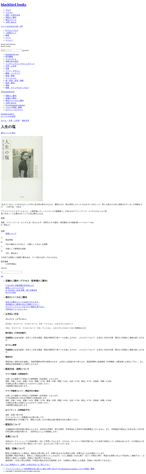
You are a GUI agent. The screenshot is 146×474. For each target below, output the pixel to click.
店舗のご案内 (10, 98)
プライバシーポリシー (14, 469)
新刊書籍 (9, 57)
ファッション (10, 78)
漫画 (7, 85)
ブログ (8, 10)
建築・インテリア (12, 73)
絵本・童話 (10, 83)
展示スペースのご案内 (14, 100)
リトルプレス (10, 59)
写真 (7, 68)
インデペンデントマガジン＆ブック (20, 64)
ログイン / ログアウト (14, 110)
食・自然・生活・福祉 (14, 80)
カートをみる (12, 26)
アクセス (9, 13)
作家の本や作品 (11, 61)
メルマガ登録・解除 (13, 107)
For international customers (15, 105)
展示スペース (10, 20)
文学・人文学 (10, 66)
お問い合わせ (10, 22)
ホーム (3, 121)
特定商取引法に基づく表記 (35, 469)
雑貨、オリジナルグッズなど (17, 88)
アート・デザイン (12, 71)
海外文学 (25, 121)
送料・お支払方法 (12, 15)
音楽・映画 (10, 76)
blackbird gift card (12, 54)
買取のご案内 (10, 17)
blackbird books (13, 4)
